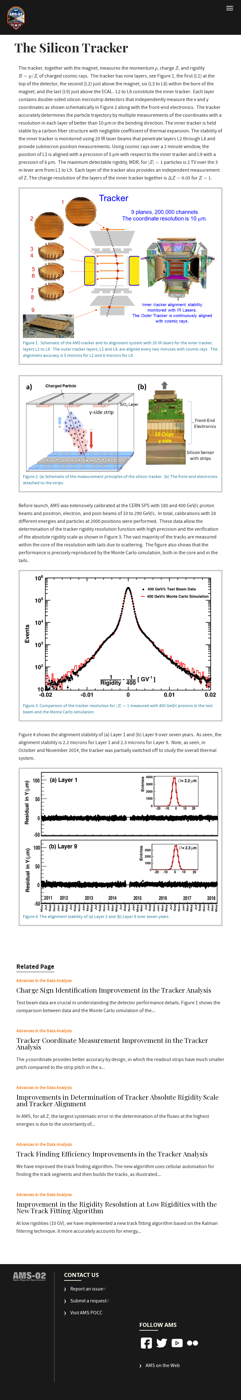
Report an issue (86, 1289)
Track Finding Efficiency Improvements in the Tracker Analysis (112, 1154)
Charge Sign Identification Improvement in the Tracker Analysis (113, 990)
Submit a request (88, 1301)
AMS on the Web (163, 1366)
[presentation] (156, 69)
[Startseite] (16, 18)
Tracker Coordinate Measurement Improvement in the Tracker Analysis (112, 1044)
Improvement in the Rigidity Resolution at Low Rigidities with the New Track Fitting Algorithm (116, 1208)
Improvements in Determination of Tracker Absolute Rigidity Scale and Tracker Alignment (117, 1101)
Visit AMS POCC (86, 1313)
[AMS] (29, 1276)
